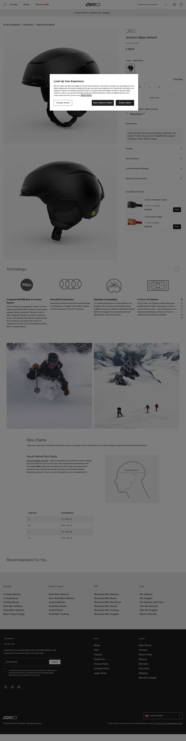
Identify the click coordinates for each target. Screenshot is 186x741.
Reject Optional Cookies (102, 103)
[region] (94, 92)
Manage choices (63, 103)
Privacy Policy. (86, 95)
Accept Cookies (125, 103)
